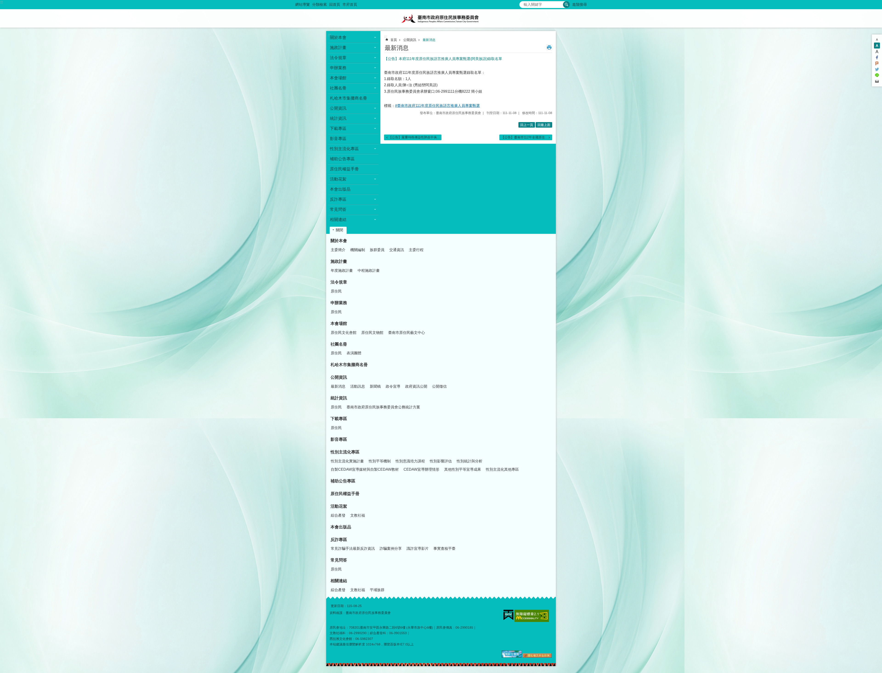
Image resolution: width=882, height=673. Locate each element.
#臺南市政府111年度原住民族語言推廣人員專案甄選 (437, 106)
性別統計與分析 (469, 461)
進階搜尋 (579, 4)
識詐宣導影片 (418, 548)
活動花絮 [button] (338, 179)
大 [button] (877, 51)
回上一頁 (526, 125)
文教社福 (357, 515)
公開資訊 (409, 40)
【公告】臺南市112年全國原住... (524, 137)
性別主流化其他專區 (502, 469)
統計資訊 (339, 398)
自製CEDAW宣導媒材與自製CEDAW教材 (365, 469)
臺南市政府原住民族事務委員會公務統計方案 (383, 407)
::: (1, 2)
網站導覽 (302, 4)
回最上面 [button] (543, 125)
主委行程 (416, 250)
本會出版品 (340, 189)
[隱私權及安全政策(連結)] (537, 656)
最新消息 (429, 40)
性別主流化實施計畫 (347, 461)
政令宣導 (393, 386)
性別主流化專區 (345, 452)
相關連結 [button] (338, 219)
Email (877, 81)
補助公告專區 (342, 159)
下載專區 (339, 418)
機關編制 (357, 250)
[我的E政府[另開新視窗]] (508, 615)
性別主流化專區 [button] (344, 148)
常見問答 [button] (338, 209)
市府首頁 (349, 4)
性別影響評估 (441, 461)
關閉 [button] (339, 230)
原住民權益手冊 (344, 169)
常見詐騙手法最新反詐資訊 (353, 548)
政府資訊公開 (416, 386)
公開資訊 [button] (338, 108)
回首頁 (334, 4)
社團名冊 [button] (338, 88)
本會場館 (339, 323)
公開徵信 (439, 386)
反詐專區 (339, 539)
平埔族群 (377, 590)
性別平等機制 (380, 461)
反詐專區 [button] (338, 199)
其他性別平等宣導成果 (462, 469)
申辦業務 (339, 303)
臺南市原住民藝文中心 (406, 333)
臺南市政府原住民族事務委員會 (441, 18)
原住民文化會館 (343, 333)
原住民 (336, 291)
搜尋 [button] (566, 4)
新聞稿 (375, 386)
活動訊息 (357, 386)
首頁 (393, 40)
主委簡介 (338, 250)
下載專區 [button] (338, 128)
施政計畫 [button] (338, 47)
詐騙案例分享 (391, 548)
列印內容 (549, 47)
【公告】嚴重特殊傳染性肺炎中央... (414, 137)
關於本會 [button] (338, 37)
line (877, 75)
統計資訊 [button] (338, 118)
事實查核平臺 (444, 548)
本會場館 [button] (338, 78)
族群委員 (377, 250)
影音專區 (338, 138)
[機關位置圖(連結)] (512, 656)
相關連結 (339, 580)
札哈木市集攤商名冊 (348, 98)
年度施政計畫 (342, 270)
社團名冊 (339, 344)
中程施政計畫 (369, 270)
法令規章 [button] (338, 57)
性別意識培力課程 (410, 461)
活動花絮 (339, 506)
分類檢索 (319, 4)
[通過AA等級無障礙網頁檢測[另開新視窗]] (531, 616)
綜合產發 (338, 515)
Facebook (877, 57)
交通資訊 (396, 250)
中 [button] (877, 46)
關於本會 (339, 240)
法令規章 (339, 282)
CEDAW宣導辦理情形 (421, 469)
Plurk (877, 63)
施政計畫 (339, 261)
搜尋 (523, 3)
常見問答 (339, 560)
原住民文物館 (372, 333)
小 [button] (877, 40)
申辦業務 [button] (338, 68)
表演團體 (354, 353)
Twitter (877, 69)
